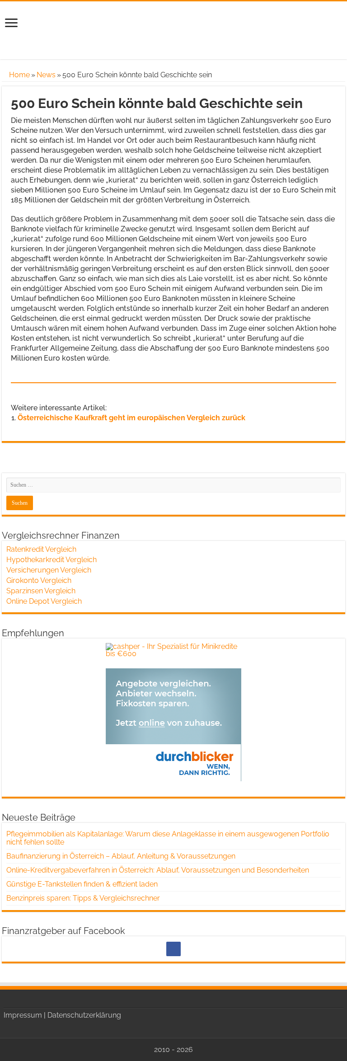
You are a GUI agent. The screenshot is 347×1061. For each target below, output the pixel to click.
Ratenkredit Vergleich (41, 549)
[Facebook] (173, 949)
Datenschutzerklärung (84, 1015)
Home (18, 74)
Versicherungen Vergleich (48, 570)
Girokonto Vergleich (38, 580)
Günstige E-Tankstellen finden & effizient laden (82, 884)
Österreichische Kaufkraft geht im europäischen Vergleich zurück (131, 417)
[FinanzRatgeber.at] (173, 29)
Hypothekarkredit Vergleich (51, 559)
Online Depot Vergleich (44, 601)
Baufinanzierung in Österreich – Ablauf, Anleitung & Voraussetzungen (120, 856)
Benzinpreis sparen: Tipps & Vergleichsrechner (83, 898)
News (46, 74)
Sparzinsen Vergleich (40, 591)
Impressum (23, 1015)
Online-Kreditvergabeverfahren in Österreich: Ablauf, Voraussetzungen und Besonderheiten (157, 870)
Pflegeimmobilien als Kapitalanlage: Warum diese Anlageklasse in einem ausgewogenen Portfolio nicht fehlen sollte (167, 838)
